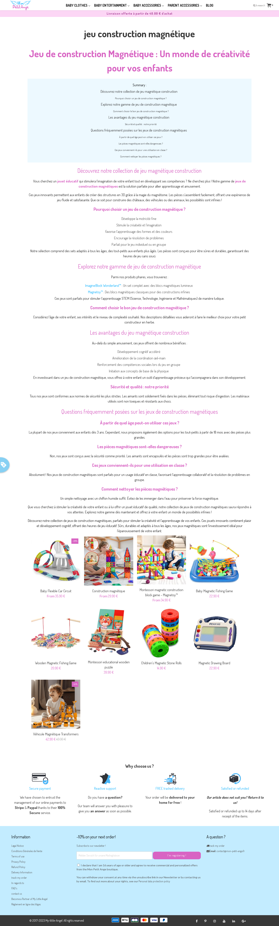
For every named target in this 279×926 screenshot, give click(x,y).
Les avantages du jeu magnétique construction (138, 117)
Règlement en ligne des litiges (26, 904)
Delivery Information (21, 872)
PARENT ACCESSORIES (184, 5)
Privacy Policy (18, 861)
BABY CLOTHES (77, 5)
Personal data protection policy (154, 881)
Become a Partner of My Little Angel (29, 899)
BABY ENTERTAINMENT (111, 5)
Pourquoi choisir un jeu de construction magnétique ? (140, 98)
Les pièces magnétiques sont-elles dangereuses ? (141, 143)
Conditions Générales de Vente (26, 851)
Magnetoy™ (95, 292)
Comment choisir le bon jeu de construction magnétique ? (141, 111)
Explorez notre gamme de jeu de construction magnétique (139, 104)
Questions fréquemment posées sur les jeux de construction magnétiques (139, 130)
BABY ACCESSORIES (147, 5)
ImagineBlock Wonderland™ (103, 285)
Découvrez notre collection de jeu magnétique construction (138, 91)
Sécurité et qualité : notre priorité (141, 124)
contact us (16, 893)
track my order (19, 877)
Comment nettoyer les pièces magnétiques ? (140, 156)
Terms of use (17, 856)
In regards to (17, 883)
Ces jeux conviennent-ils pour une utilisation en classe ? (141, 149)
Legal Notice (17, 845)
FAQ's (14, 888)
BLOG (209, 5)
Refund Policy (18, 867)
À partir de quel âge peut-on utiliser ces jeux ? (140, 137)
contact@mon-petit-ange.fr (231, 851)
